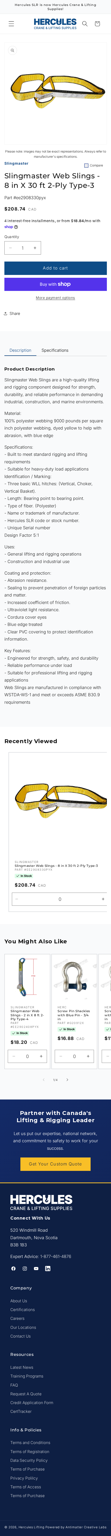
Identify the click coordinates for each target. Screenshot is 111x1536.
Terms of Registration (29, 1451)
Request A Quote (26, 1393)
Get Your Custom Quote (55, 1163)
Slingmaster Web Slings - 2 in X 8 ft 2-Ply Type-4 (27, 1015)
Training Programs (26, 1376)
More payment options (55, 298)
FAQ (14, 1385)
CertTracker (20, 1411)
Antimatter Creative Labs (86, 1527)
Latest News (21, 1367)
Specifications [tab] (55, 350)
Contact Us (20, 1336)
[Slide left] (43, 1080)
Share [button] (15, 313)
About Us (18, 1300)
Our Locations (23, 1327)
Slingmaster (16, 163)
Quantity (11, 236)
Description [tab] (20, 350)
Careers (17, 1318)
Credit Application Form (31, 1402)
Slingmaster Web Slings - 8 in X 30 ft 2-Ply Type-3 (56, 866)
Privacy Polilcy (24, 1478)
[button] (11, 24)
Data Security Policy (29, 1460)
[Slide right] (67, 1080)
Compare (96, 165)
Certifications (22, 1309)
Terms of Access (25, 1486)
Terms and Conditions (30, 1442)
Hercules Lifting (31, 1527)
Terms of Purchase (27, 1469)
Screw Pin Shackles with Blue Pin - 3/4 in (74, 1015)
